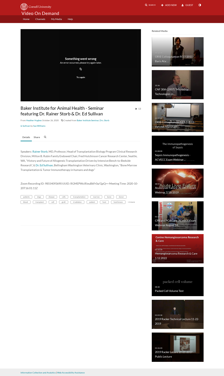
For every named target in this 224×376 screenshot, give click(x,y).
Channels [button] (40, 19)
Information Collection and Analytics (38, 372)
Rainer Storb (40, 151)
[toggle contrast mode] (199, 5)
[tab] (26, 137)
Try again (80, 77)
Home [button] (26, 19)
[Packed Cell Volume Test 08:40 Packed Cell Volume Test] (178, 281)
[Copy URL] (80, 69)
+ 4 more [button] (131, 202)
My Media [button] (56, 19)
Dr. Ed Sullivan (44, 165)
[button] (150, 5)
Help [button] (70, 19)
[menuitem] (26, 19)
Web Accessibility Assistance (71, 372)
